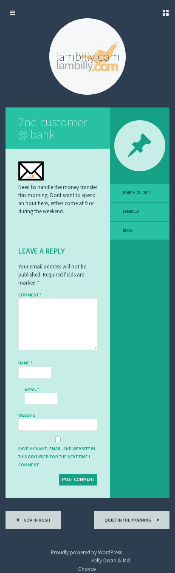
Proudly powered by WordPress (86, 552)
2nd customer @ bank (52, 128)
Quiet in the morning (128, 520)
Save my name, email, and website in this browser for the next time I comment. (56, 457)
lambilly (131, 211)
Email (32, 389)
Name (25, 363)
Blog (128, 230)
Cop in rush (36, 520)
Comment (30, 295)
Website (27, 415)
